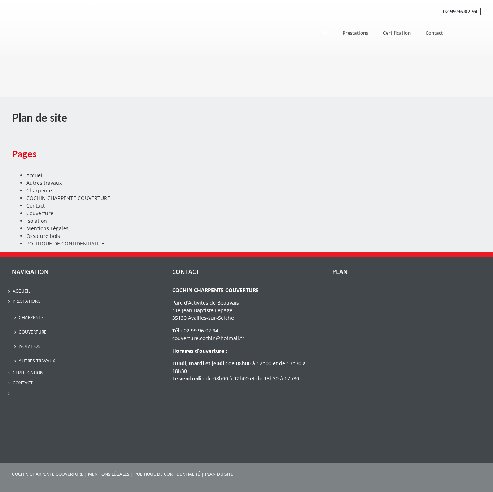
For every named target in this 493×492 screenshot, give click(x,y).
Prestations (27, 301)
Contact (35, 205)
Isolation (36, 220)
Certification (28, 373)
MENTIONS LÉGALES (109, 474)
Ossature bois (43, 235)
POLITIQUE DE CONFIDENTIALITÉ (65, 243)
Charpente (39, 190)
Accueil (35, 175)
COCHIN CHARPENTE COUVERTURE (68, 198)
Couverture (39, 213)
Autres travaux (44, 182)
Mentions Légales (47, 228)
